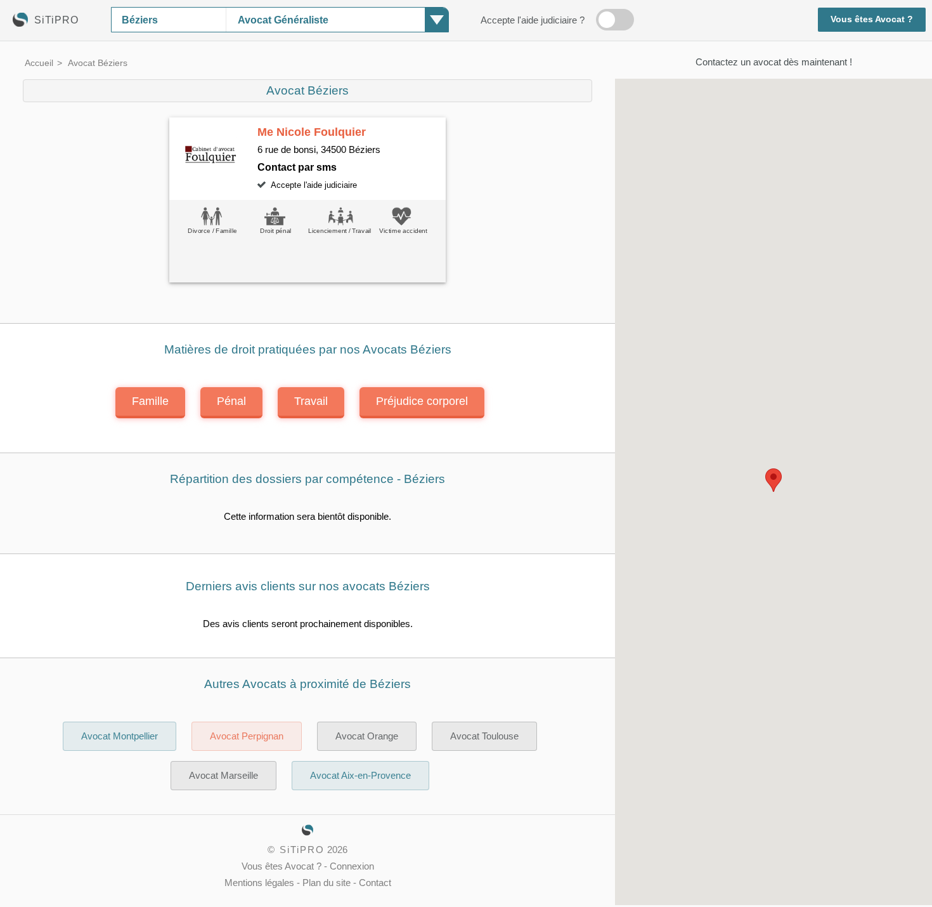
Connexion (352, 866)
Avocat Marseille (223, 776)
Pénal (231, 401)
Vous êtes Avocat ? (872, 19)
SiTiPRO (302, 850)
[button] (773, 480)
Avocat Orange (366, 736)
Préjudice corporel (422, 401)
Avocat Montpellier (119, 736)
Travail (311, 401)
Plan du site (326, 883)
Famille (150, 401)
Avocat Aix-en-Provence (360, 776)
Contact (375, 883)
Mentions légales (259, 883)
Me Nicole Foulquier (311, 132)
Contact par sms (297, 167)
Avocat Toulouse (484, 736)
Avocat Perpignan (246, 736)
